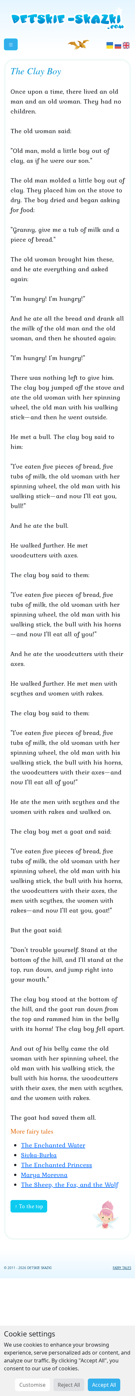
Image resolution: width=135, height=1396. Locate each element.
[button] (11, 44)
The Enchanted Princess (56, 1165)
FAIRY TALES (122, 1267)
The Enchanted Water (53, 1145)
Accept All (104, 1384)
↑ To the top (29, 1206)
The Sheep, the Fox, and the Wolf (69, 1184)
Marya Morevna (44, 1175)
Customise (32, 1384)
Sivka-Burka (39, 1155)
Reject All (69, 1384)
